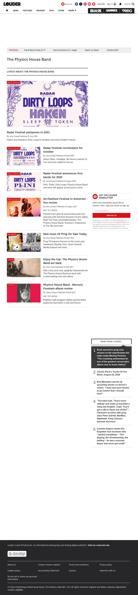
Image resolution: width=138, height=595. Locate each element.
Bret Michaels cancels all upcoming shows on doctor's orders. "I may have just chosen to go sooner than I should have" (113, 388)
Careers (72, 570)
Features (27, 10)
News (15, 10)
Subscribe (101, 4)
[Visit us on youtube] (89, 4)
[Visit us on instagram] (85, 4)
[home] (7, 10)
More (71, 10)
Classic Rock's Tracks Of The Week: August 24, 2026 (112, 373)
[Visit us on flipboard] (93, 4)
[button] (129, 4)
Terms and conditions (79, 564)
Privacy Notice (121, 222)
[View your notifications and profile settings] (120, 4)
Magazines (12, 234)
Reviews (41, 10)
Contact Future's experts (49, 564)
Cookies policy (14, 570)
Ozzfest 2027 (113, 50)
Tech (51, 10)
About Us (12, 564)
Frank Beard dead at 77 (34, 50)
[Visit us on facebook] (76, 4)
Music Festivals (14, 82)
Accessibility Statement (48, 570)
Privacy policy (106, 564)
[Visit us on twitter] (80, 4)
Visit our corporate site (98, 545)
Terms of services (119, 220)
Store (61, 10)
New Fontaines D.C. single (65, 50)
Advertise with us (107, 570)
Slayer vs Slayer (92, 50)
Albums (11, 260)
